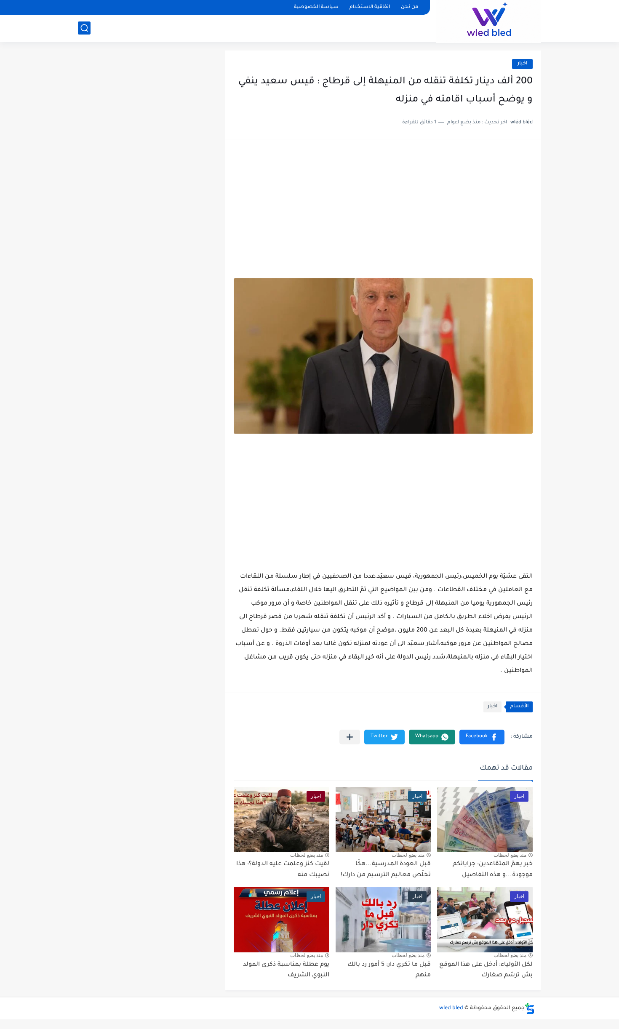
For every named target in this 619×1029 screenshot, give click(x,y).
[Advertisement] (383, 213)
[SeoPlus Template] (530, 1008)
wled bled (451, 1008)
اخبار (522, 64)
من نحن (409, 7)
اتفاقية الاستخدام (370, 7)
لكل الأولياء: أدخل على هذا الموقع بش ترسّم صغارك (486, 970)
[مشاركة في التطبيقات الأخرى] (349, 737)
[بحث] (84, 28)
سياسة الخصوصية (316, 7)
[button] (481, 737)
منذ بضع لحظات (510, 855)
